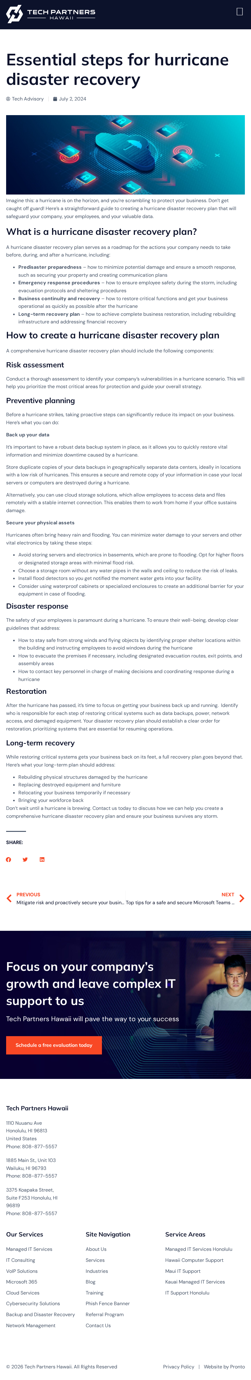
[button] (8, 859)
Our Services (24, 1234)
